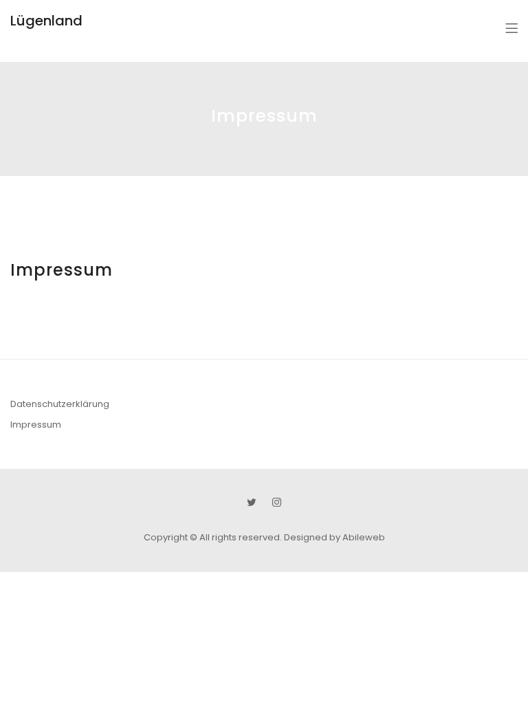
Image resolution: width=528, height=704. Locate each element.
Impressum (35, 424)
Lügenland (46, 20)
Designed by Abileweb (334, 537)
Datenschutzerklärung (59, 403)
